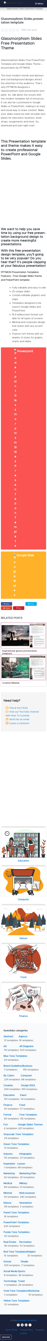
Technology (10, 1283)
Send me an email (19, 719)
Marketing (11, 1175)
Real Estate (11, 1244)
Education (12, 1097)
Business (30, 1067)
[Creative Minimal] (23, 667)
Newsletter (26, 1204)
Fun (10, 1126)
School (12, 1263)
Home (2, 9)
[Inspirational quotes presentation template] (23, 635)
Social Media (10, 1273)
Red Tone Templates (15, 1253)
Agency (26, 1038)
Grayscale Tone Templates (18, 1136)
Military (26, 1185)
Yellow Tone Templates (17, 1302)
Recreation (27, 1244)
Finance (11, 1107)
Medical (11, 1185)
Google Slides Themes (30, 1126)
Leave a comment (19, 723)
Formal (11, 1116)
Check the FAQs (18, 707)
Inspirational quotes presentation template (19, 652)
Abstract (11, 1038)
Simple (28, 1263)
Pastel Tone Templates (16, 1214)
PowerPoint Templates (16, 1224)
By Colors (12, 1077)
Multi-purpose (27, 1195)
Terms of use (11, 1329)
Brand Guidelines (13, 1067)
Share (7, 604)
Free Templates (28, 1116)
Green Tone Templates (16, 1146)
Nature (11, 1204)
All (11, 1048)
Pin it (19, 608)
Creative (12, 1087)
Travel (25, 1283)
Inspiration (10, 1165)
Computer (28, 1077)
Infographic (27, 1155)
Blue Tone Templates (15, 1058)
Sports (25, 1273)
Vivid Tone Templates (16, 1292)
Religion (34, 1253)
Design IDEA (29, 1087)
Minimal (11, 1195)
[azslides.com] (13, 2)
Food (27, 1107)
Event (27, 1097)
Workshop (35, 1292)
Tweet (32, 604)
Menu (40, 3)
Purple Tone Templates (17, 1234)
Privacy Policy (26, 1329)
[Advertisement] (24, 750)
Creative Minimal (10, 683)
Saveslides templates (27, 1320)
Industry (11, 1155)
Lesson (25, 1165)
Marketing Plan (27, 1175)
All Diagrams (27, 1048)
